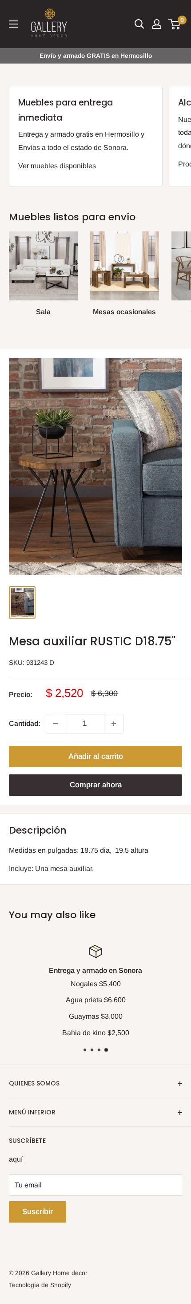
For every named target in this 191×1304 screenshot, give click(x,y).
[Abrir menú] (13, 24)
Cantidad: (24, 723)
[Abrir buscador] (139, 24)
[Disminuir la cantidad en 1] (55, 723)
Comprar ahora (96, 785)
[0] (174, 24)
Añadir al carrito (95, 756)
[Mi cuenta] (156, 24)
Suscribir (37, 1211)
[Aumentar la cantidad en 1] (113, 723)
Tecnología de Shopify (40, 1284)
